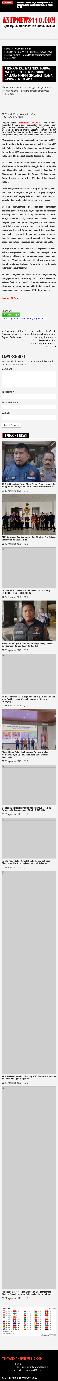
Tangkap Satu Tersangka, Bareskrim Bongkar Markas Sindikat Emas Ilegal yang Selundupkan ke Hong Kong (26, 1293)
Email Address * (10, 402)
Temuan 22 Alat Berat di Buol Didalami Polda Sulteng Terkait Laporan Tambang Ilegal (26, 591)
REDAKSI (18, 1363)
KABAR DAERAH (15, 117)
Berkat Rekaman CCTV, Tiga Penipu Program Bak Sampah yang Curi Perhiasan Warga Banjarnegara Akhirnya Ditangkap (28, 699)
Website (6, 412)
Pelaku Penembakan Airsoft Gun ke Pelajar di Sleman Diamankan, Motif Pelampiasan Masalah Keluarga (26, 862)
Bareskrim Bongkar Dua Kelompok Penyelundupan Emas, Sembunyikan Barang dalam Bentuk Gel (28, 644)
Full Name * (8, 391)
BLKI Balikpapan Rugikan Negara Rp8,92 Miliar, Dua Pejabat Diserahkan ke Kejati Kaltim (35, 5)
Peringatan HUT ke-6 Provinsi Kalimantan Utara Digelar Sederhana (15, 334)
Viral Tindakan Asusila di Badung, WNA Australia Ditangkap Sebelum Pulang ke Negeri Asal (29, 1077)
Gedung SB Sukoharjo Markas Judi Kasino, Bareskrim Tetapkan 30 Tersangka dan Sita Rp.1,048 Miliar (26, 809)
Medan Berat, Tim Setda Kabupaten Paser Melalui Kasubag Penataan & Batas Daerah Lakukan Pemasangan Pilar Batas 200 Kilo (43, 339)
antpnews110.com (33, 1370)
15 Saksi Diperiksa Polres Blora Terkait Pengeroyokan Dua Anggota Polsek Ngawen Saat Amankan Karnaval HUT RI (29, 485)
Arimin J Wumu (29, 114)
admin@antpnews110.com (35, 1366)
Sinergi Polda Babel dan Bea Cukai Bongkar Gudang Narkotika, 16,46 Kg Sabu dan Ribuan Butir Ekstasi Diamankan (25, 754)
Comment (7, 368)
